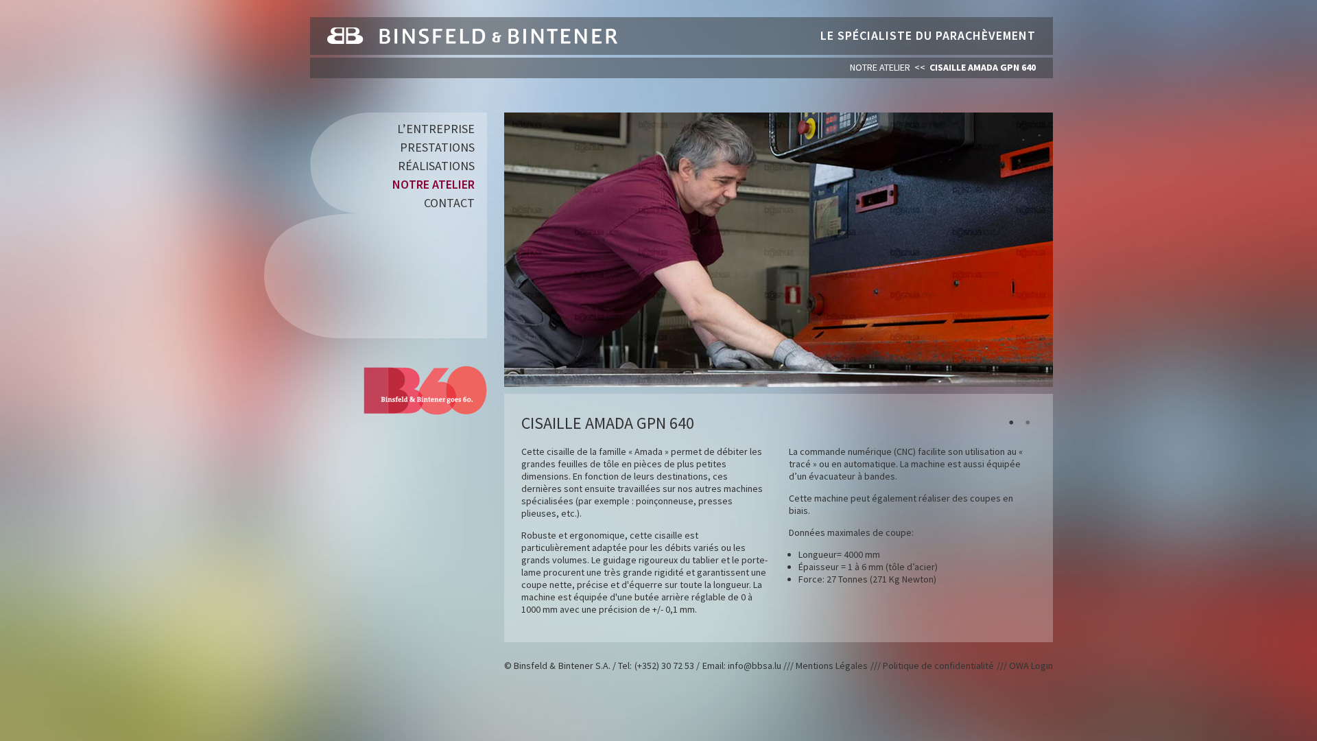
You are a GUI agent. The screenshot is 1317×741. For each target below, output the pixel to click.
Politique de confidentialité (938, 665)
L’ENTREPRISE (436, 129)
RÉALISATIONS (436, 166)
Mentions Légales (832, 665)
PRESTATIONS (437, 147)
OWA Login (1031, 665)
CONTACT (449, 203)
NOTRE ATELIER (880, 67)
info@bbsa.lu (754, 665)
